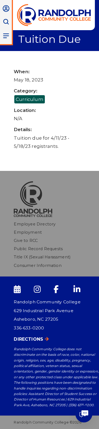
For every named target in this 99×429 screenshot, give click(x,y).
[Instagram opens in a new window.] (43, 289)
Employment (28, 232)
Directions (28, 339)
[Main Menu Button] (6, 35)
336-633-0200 (29, 328)
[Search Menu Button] (6, 22)
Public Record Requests (38, 248)
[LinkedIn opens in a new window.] (82, 289)
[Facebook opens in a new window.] (63, 289)
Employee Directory (35, 224)
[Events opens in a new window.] (23, 289)
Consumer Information (37, 265)
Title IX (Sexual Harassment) (42, 257)
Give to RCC (26, 240)
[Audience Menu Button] (6, 8)
